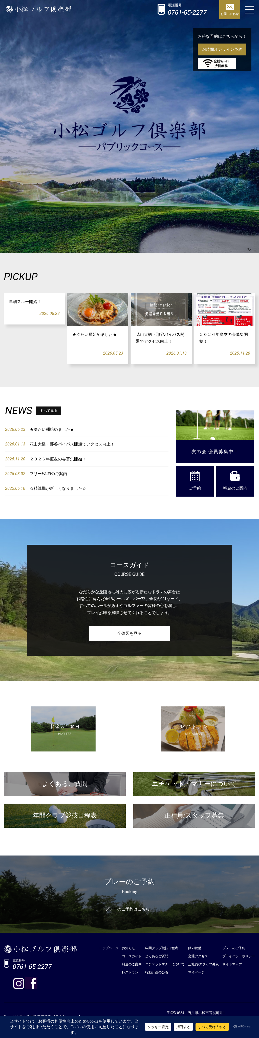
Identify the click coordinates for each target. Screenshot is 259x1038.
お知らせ (128, 948)
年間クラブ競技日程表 (161, 948)
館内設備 (194, 948)
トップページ (108, 948)
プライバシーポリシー (238, 956)
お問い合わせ (230, 14)
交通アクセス (198, 956)
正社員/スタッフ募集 (203, 964)
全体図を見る (129, 633)
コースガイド (132, 956)
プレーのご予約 (233, 948)
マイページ (196, 972)
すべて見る (48, 411)
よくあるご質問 (156, 956)
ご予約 (195, 488)
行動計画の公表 (156, 972)
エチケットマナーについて (165, 964)
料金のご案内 (235, 488)
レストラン (130, 972)
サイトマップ (232, 964)
